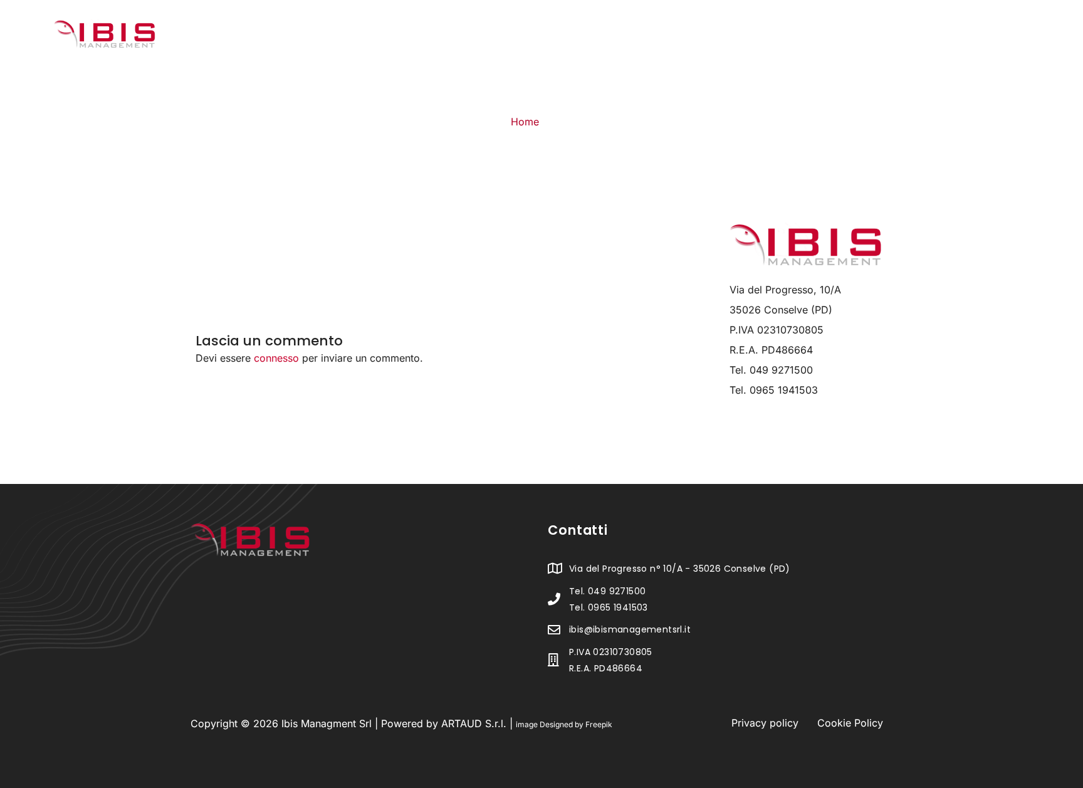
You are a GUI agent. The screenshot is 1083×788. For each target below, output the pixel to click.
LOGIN (976, 36)
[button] (717, 36)
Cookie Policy (850, 723)
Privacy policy (764, 723)
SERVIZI (783, 36)
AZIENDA (710, 36)
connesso (276, 358)
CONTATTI (913, 36)
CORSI (851, 36)
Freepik (598, 724)
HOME (654, 36)
